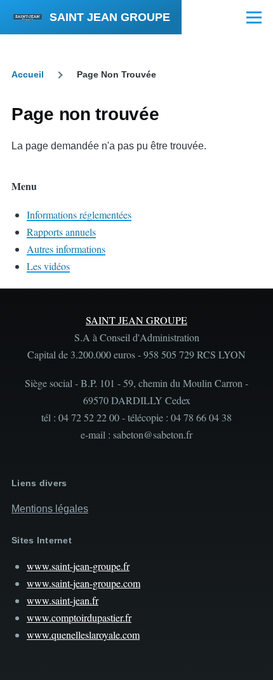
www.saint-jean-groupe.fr (78, 566)
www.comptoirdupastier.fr (79, 617)
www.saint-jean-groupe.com (83, 583)
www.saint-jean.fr (62, 600)
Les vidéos (48, 266)
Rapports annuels (61, 231)
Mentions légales (49, 508)
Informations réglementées (79, 214)
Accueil (27, 74)
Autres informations (66, 248)
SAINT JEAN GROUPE (110, 17)
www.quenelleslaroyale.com (83, 634)
